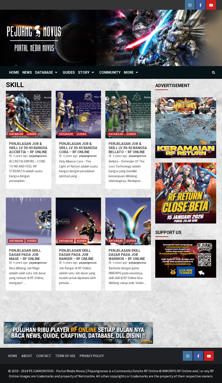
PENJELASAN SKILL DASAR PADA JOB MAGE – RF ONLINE (25, 254)
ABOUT (26, 356)
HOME (14, 72)
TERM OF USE (65, 356)
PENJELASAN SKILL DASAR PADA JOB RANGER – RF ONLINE (76, 254)
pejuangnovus (38, 155)
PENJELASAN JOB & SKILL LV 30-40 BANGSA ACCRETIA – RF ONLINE (28, 148)
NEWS (27, 72)
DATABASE (44, 72)
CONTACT (43, 356)
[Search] (213, 72)
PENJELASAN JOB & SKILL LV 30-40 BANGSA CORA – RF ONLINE (78, 148)
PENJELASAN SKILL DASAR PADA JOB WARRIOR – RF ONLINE (127, 254)
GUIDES (69, 72)
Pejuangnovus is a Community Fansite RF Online (122, 371)
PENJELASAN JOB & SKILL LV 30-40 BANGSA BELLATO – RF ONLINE (128, 148)
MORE (129, 72)
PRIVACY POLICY (92, 356)
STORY (84, 72)
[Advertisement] (109, 309)
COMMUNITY (110, 72)
